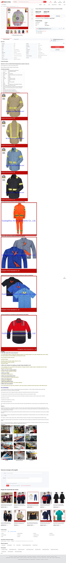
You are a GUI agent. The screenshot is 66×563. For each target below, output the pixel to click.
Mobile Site (52, 556)
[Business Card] (63, 43)
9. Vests (2, 536)
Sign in (64, 2)
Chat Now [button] (58, 49)
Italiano (28, 557)
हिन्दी (45, 557)
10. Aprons (18, 536)
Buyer (44, 4)
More (1, 553)
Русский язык (25, 557)
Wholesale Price (34, 556)
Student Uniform (35, 545)
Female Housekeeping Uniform (26, 545)
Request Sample (52, 18)
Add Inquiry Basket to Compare (18, 35)
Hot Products (11, 556)
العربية (38, 557)
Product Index (48, 556)
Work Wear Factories (4, 549)
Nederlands (34, 557)
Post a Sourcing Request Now (26, 485)
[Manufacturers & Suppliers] (6, 2)
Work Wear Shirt (4, 551)
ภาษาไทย (48, 557)
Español (15, 557)
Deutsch (31, 557)
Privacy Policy (46, 559)
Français (21, 557)
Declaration (42, 559)
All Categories (4, 4)
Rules (64, 4)
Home (1, 6)
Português (18, 557)
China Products (15, 556)
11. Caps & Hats (35, 536)
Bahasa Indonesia (58, 557)
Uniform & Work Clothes (12, 6)
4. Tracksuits (51, 533)
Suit (14, 545)
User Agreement (38, 559)
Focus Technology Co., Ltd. (27, 559)
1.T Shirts (2, 533)
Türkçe (50, 557)
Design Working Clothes (45, 549)
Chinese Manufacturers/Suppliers (22, 556)
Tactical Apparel (9, 545)
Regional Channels (43, 556)
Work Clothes (3, 545)
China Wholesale (29, 556)
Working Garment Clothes (54, 549)
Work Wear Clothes (37, 549)
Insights (56, 556)
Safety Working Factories (12, 549)
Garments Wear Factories (29, 549)
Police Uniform (18, 545)
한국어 (40, 557)
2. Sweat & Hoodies (19, 533)
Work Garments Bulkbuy (18, 551)
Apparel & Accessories (6, 6)
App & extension (54, 4)
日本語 (43, 557)
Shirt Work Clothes (10, 551)
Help (49, 4)
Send (7, 485)
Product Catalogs (13, 531)
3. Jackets (34, 533)
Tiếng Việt (53, 557)
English (12, 557)
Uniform (17, 6)
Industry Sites (38, 556)
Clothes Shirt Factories (21, 549)
